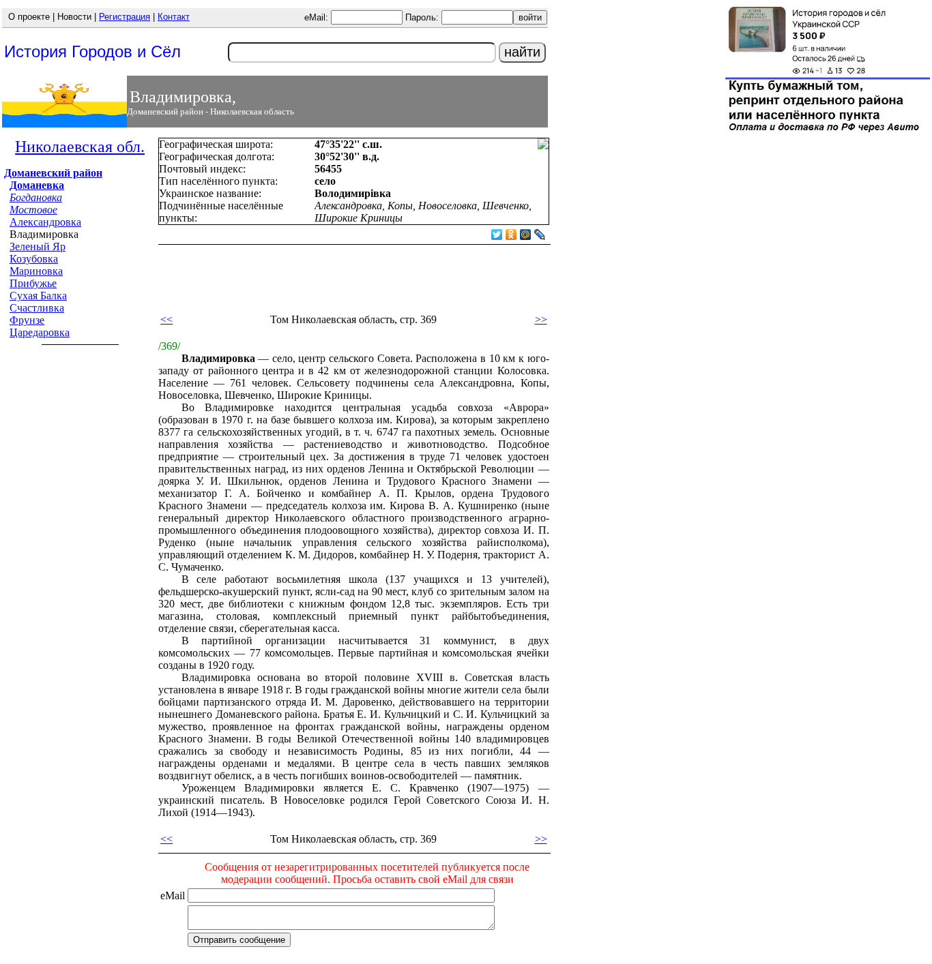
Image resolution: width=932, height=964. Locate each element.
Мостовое (33, 209)
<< (166, 319)
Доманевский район (53, 173)
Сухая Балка (38, 295)
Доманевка (37, 185)
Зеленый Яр (37, 246)
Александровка (45, 222)
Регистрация (124, 17)
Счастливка (37, 308)
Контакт (174, 17)
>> (541, 319)
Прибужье (33, 283)
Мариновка (36, 271)
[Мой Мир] (526, 234)
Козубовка (34, 259)
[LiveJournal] (540, 234)
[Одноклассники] (511, 234)
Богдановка (36, 197)
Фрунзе (27, 320)
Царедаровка (40, 332)
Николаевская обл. (80, 146)
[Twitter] (497, 234)
